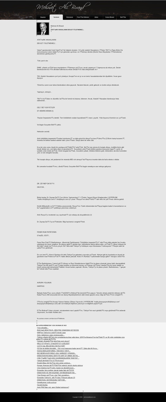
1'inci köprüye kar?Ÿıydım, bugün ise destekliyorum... (56, 368)
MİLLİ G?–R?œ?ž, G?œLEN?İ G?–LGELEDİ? (53, 344)
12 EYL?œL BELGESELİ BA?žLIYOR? (51, 346)
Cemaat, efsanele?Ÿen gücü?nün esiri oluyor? (53, 341)
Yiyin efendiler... (42, 328)
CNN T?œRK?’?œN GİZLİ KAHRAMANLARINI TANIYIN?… (58, 358)
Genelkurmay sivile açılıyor (46, 382)
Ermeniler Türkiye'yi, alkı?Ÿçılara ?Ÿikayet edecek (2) (56, 378)
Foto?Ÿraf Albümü (83, 17)
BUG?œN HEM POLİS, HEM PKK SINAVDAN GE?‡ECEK (58, 330)
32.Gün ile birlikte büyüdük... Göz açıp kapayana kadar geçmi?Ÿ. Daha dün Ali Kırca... (67, 348)
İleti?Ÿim (123, 17)
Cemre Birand (109, 17)
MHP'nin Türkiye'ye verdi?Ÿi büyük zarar (51, 333)
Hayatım (43, 17)
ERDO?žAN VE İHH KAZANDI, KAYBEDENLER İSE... (56, 373)
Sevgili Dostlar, (42, 385)
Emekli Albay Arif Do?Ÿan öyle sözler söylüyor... (54, 363)
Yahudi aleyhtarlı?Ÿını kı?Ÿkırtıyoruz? (50, 361)
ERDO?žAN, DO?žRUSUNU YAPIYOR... (51, 380)
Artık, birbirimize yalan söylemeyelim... (51, 335)
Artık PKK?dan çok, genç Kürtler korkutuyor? (53, 387)
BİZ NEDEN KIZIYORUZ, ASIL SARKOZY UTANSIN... (56, 353)
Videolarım (69, 17)
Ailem (96, 17)
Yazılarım (56, 17)
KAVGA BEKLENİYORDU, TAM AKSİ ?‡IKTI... (53, 351)
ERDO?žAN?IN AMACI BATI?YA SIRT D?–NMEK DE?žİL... (58, 356)
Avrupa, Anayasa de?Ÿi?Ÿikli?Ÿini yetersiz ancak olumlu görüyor (60, 365)
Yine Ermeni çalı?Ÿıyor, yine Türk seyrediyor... (53, 375)
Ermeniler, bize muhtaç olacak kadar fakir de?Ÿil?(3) (55, 370)
